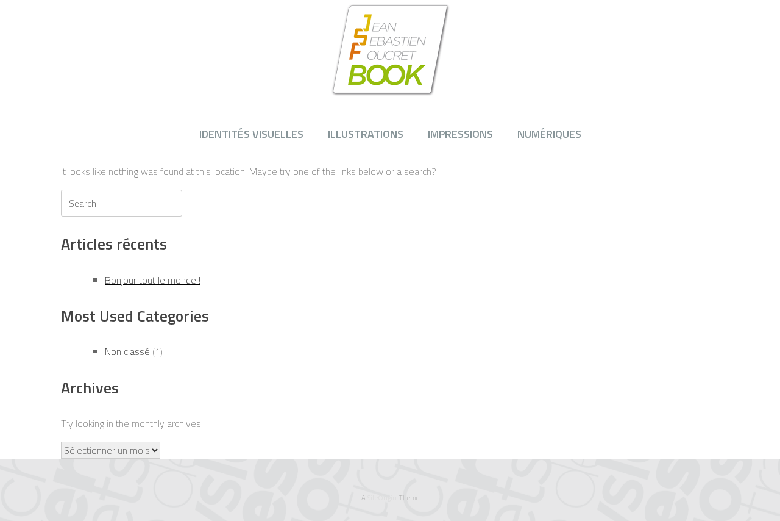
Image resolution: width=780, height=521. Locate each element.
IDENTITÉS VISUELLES (251, 134)
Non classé (127, 351)
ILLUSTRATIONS (365, 134)
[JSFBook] (390, 49)
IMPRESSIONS (460, 134)
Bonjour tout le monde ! (152, 280)
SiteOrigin (382, 497)
